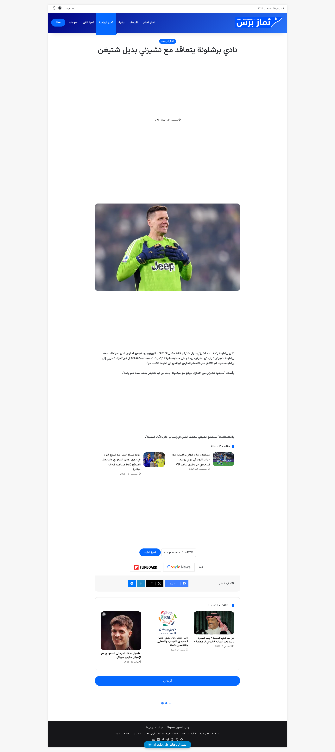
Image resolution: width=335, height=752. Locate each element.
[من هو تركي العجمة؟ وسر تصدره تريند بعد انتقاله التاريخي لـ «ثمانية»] (214, 622)
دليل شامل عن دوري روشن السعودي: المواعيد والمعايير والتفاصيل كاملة (172, 641)
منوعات (73, 23)
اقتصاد (134, 23)
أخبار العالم (149, 23)
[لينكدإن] (141, 583)
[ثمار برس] (257, 22)
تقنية (121, 23)
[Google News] (179, 567)
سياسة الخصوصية (209, 734)
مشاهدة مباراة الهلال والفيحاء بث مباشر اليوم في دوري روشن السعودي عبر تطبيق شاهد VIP (191, 460)
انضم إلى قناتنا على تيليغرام (170, 744)
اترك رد (167, 680)
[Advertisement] (167, 87)
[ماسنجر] (132, 583)
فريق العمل (149, 734)
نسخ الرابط (150, 552)
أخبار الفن (88, 23)
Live (58, 22)
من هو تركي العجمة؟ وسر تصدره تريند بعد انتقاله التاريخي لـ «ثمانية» (214, 640)
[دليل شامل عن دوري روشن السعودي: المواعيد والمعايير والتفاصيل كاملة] (167, 622)
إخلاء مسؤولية (123, 734)
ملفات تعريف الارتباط (167, 734)
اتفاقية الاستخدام (189, 734)
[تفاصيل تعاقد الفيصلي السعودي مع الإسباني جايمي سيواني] (121, 630)
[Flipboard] (145, 567)
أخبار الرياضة (106, 23)
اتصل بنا (137, 734)
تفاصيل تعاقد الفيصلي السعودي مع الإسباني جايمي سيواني (121, 655)
